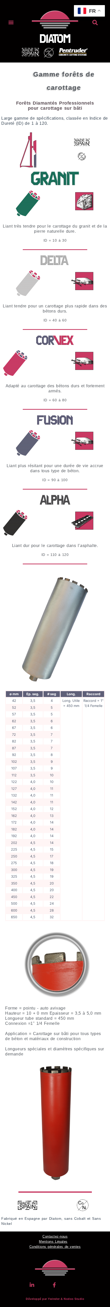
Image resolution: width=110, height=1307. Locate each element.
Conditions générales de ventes (55, 1247)
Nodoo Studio (74, 1298)
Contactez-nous (55, 1236)
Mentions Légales (53, 1241)
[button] (11, 22)
